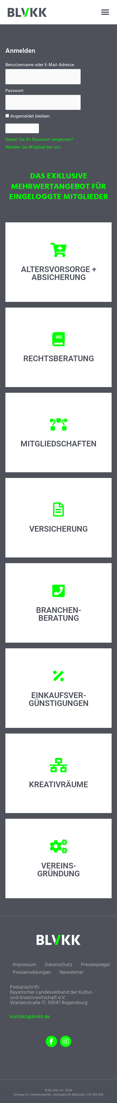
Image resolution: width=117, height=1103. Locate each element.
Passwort (14, 91)
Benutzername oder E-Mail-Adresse (39, 65)
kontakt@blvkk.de (30, 1017)
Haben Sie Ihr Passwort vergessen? (39, 139)
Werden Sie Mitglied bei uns (32, 147)
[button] (105, 12)
